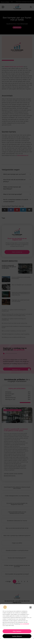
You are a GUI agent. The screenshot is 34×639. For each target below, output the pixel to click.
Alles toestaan (17, 631)
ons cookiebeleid (24, 624)
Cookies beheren (17, 636)
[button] (30, 607)
